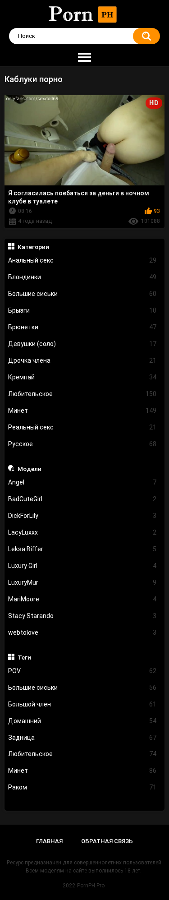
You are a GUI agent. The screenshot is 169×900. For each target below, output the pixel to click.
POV (82, 670)
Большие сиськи (82, 293)
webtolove (82, 632)
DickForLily (82, 515)
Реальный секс (82, 427)
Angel (82, 482)
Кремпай (82, 377)
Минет (82, 410)
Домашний (82, 721)
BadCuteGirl (82, 499)
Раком (82, 787)
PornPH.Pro (91, 885)
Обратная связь (107, 841)
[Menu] (84, 57)
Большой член (82, 704)
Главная (49, 841)
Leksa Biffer (82, 549)
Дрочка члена (82, 360)
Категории (33, 246)
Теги (24, 657)
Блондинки (82, 277)
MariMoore (82, 599)
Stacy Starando (82, 615)
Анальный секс (82, 260)
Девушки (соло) (82, 343)
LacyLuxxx (82, 532)
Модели (29, 468)
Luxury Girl (82, 565)
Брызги (82, 310)
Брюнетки (82, 327)
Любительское (82, 393)
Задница (82, 737)
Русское (82, 444)
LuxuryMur (82, 582)
